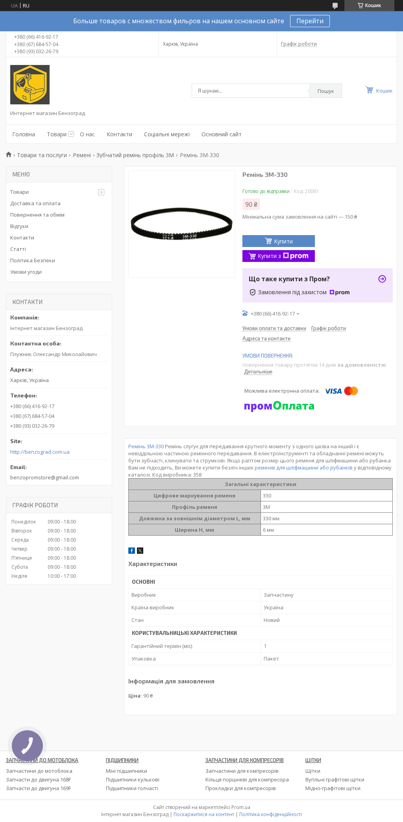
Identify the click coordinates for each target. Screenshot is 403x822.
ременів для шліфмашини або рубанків (304, 467)
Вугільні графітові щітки (334, 779)
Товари (57, 134)
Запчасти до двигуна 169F (38, 788)
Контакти (119, 134)
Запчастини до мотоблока (39, 770)
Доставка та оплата (35, 203)
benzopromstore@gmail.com (44, 477)
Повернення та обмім (37, 214)
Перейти (310, 21)
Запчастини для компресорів (242, 770)
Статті (18, 248)
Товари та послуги (42, 155)
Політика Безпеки (32, 260)
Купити (283, 241)
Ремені (82, 155)
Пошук (326, 91)
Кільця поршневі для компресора (247, 779)
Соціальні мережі (167, 134)
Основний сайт (222, 134)
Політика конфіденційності (270, 814)
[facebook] (131, 551)
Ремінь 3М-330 (146, 446)
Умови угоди (26, 271)
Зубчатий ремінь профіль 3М (135, 155)
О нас (87, 134)
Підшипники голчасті (132, 788)
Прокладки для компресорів (240, 788)
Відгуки (19, 226)
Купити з (269, 256)
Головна (23, 134)
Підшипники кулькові (132, 779)
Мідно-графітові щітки (332, 788)
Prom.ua (240, 807)
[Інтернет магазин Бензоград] (30, 84)
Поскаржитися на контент (204, 814)
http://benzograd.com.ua (40, 452)
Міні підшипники (126, 770)
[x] (140, 551)
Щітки (312, 770)
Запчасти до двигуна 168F (38, 779)
